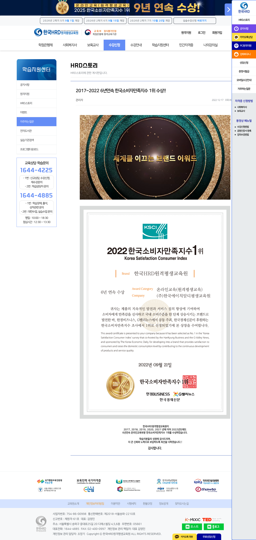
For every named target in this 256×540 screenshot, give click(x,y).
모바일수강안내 (244, 80)
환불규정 (147, 503)
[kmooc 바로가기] (193, 520)
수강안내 (136, 45)
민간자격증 (186, 45)
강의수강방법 (243, 134)
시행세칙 (131, 503)
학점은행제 (45, 45)
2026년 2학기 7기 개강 (150, 20)
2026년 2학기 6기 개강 (105, 20)
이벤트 (23, 112)
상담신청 (244, 62)
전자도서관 (26, 130)
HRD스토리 (26, 103)
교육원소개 (73, 503)
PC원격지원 (245, 45)
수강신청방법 (243, 126)
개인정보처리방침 (95, 503)
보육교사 (92, 45)
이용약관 (115, 503)
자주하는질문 (27, 121)
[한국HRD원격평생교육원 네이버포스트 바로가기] (192, 526)
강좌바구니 (245, 54)
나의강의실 (211, 45)
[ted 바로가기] (211, 520)
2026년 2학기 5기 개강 (61, 20)
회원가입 (217, 32)
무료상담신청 (209, 536)
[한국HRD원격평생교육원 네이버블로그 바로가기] (214, 526)
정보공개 (163, 503)
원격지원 (186, 32)
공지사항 (24, 84)
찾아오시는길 (182, 503)
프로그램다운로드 (29, 149)
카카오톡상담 (246, 37)
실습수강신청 (195, 20)
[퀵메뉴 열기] (228, 9)
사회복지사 (70, 45)
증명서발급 (244, 71)
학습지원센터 (160, 45)
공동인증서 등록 (244, 130)
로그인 (201, 32)
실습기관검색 (27, 140)
